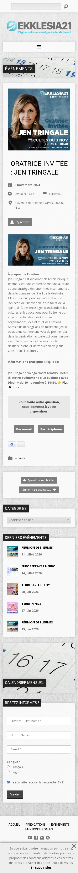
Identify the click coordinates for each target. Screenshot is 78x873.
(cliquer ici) (33, 362)
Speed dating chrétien (41, 480)
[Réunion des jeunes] (12, 555)
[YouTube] (30, 838)
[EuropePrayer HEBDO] (12, 574)
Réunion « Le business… (36, 489)
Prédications (36, 824)
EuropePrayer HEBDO (38, 566)
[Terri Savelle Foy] (12, 593)
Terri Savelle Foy (35, 585)
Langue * (14, 762)
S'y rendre (22, 222)
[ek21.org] (48, 838)
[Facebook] (36, 838)
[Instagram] (42, 838)
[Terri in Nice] (12, 611)
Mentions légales (39, 829)
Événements (19, 68)
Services (20, 458)
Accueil (14, 824)
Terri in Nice (31, 604)
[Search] (66, 6)
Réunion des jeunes (37, 547)
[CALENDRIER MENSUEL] (39, 690)
